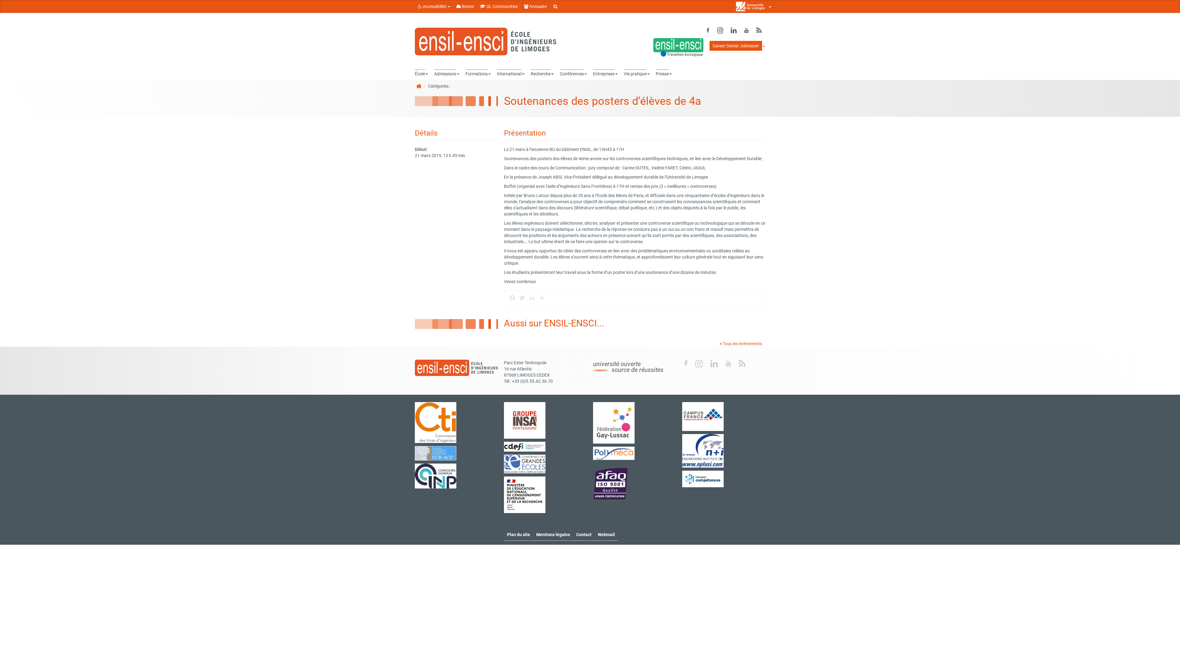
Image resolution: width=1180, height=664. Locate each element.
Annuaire (538, 6)
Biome (467, 6)
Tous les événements (742, 343)
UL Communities (502, 6)
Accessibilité (434, 6)
